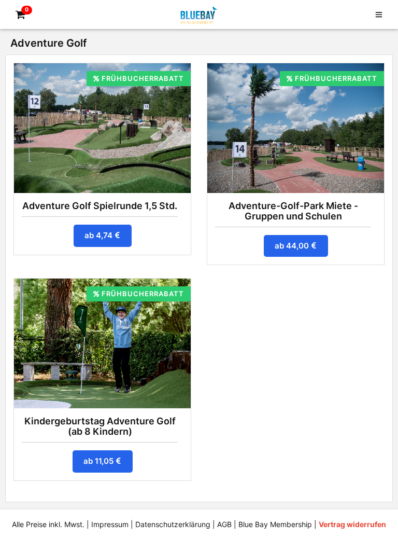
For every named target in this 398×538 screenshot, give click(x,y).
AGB (224, 524)
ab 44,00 (293, 246)
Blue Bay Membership (275, 524)
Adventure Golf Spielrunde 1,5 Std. (99, 205)
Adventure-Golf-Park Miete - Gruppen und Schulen (293, 211)
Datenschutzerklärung (172, 524)
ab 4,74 (99, 235)
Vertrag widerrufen (352, 524)
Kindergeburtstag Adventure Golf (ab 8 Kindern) (100, 426)
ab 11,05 (99, 461)
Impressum (110, 524)
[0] (19, 15)
